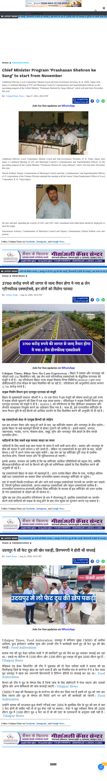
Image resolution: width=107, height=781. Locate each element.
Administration (20, 62)
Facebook (30, 241)
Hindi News (18, 276)
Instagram (41, 241)
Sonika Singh (12, 295)
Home (5, 62)
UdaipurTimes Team (15, 96)
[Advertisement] (53, 40)
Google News (58, 241)
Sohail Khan (11, 556)
